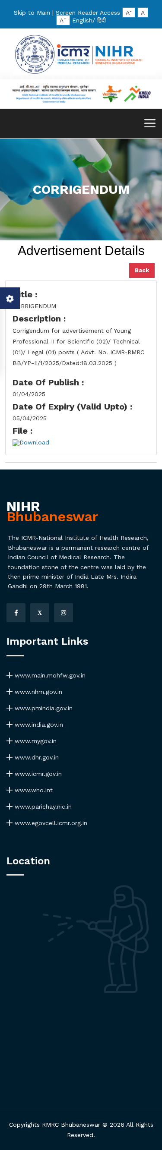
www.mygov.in (35, 740)
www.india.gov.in (38, 724)
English (82, 20)
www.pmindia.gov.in (43, 708)
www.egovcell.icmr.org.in (50, 822)
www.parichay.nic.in (42, 806)
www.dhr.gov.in (36, 757)
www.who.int (33, 790)
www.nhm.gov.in (37, 691)
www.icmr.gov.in (37, 773)
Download (34, 442)
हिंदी (101, 20)
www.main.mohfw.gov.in (49, 675)
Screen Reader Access (88, 12)
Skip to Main (32, 12)
